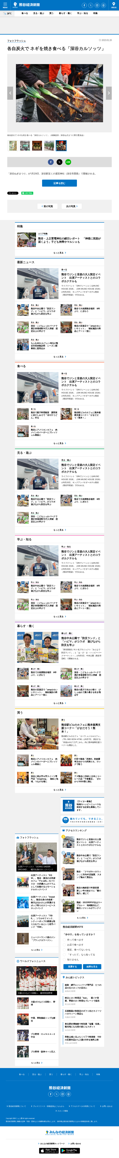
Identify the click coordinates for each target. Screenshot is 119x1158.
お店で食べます (75, 944)
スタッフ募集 (62, 1111)
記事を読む (59, 183)
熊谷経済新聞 (26, 5)
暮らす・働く (65, 13)
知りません (73, 959)
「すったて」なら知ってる (81, 954)
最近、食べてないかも (78, 949)
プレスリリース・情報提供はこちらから (48, 1106)
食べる (24, 13)
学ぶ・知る (82, 13)
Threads (103, 5)
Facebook (84, 5)
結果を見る (92, 966)
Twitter (90, 5)
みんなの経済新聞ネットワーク (59, 1133)
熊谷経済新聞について (17, 1106)
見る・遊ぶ (38, 13)
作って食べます (75, 939)
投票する (72, 966)
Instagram (97, 5)
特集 (95, 13)
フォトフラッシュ (16, 40)
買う (51, 13)
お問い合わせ (107, 1106)
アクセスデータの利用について (83, 1106)
